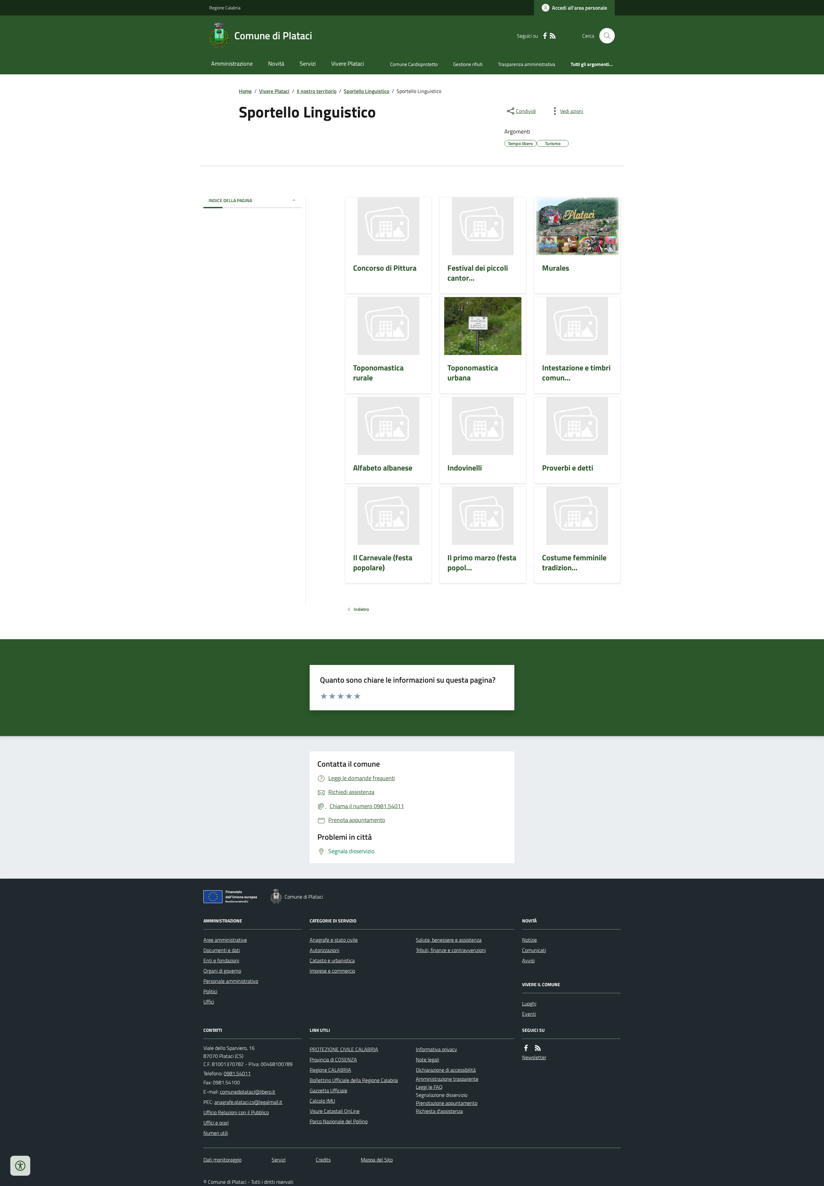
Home (245, 91)
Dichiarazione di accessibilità (446, 1070)
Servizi (308, 63)
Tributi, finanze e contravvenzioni (451, 950)
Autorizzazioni (324, 950)
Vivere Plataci (347, 63)
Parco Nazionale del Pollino (339, 1121)
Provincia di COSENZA (333, 1059)
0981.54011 (237, 1073)
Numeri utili (215, 1133)
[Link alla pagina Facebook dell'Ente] (526, 1048)
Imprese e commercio (332, 971)
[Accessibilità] (20, 1166)
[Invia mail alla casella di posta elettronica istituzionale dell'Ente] (247, 1092)
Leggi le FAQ (429, 1087)
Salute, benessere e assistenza (449, 940)
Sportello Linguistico (366, 91)
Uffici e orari (216, 1122)
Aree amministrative (225, 940)
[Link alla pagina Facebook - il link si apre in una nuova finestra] (545, 36)
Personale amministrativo (230, 981)
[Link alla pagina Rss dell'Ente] (538, 1048)
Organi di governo (222, 971)
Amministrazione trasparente (447, 1079)
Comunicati (534, 950)
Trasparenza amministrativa (526, 64)
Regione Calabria (224, 7)
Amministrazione (232, 63)
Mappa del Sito (377, 1159)
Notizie (529, 940)
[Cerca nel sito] (604, 35)
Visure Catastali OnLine (335, 1111)
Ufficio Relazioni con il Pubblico (236, 1112)
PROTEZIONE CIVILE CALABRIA (344, 1049)
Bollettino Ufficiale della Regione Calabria (354, 1080)
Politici (210, 991)
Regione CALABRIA (330, 1070)
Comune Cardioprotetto (414, 64)
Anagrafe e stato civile (334, 940)
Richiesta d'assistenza (439, 1111)
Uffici (208, 1001)
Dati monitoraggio (222, 1159)
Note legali (427, 1059)
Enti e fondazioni (221, 960)
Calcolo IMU (322, 1101)
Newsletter (534, 1057)
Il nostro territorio (316, 91)
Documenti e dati (221, 950)
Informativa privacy (436, 1049)
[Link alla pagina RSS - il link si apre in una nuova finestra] (553, 36)
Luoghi (529, 1003)
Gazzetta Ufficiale (328, 1090)
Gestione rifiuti (467, 64)
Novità (276, 63)
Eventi (529, 1014)
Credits (323, 1159)
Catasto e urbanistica (332, 960)
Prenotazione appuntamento (446, 1103)
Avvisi (528, 960)
